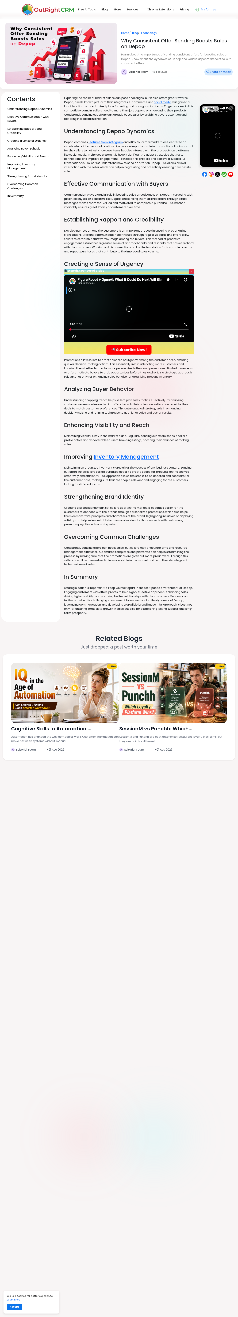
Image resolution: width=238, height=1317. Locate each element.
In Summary (15, 196)
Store (117, 9)
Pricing (184, 9)
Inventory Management (126, 457)
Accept (14, 1306)
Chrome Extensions (160, 9)
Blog (104, 9)
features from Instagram (106, 142)
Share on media (220, 72)
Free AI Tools (87, 9)
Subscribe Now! (131, 349)
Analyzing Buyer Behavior (24, 148)
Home (125, 33)
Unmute (211, 108)
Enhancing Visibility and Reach (27, 156)
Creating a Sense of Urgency (27, 141)
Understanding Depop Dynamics (29, 109)
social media (162, 102)
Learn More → (15, 1299)
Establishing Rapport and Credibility (24, 131)
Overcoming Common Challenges (22, 186)
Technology (149, 33)
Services (132, 9)
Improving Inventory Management (21, 166)
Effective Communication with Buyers (28, 119)
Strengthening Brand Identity (27, 176)
